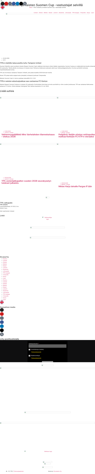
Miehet (46, 12)
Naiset (50, 12)
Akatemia (61, 12)
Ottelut (41, 12)
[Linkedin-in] (17, 3)
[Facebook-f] (14, 3)
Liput (92, 12)
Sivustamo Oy (58, 471)
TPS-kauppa (75, 12)
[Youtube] (6, 3)
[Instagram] (2, 3)
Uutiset (36, 12)
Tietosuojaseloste (19, 471)
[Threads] (21, 3)
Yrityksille (83, 12)
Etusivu (5, 258)
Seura (88, 12)
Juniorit (55, 12)
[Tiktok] (10, 3)
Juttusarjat (68, 12)
